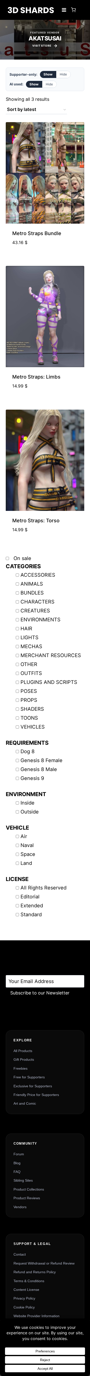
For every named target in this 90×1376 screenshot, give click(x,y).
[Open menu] (63, 10)
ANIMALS (31, 584)
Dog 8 (27, 751)
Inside (27, 803)
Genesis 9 (32, 778)
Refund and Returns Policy (35, 1272)
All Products (23, 1051)
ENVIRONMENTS (40, 620)
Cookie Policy (24, 1307)
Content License (26, 1290)
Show (48, 74)
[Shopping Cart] (73, 9)
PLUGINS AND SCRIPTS (48, 682)
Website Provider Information (37, 1316)
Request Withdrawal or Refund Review (44, 1263)
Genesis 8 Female (41, 760)
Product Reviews (27, 1198)
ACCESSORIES (37, 575)
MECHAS (31, 646)
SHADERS (32, 709)
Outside (29, 812)
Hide (63, 74)
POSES (28, 691)
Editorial (30, 897)
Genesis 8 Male (38, 769)
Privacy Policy (24, 1298)
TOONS (29, 718)
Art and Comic (25, 1103)
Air (23, 836)
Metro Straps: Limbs (36, 377)
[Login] (81, 10)
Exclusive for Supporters (33, 1086)
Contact (20, 1254)
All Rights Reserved (43, 888)
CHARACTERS (37, 602)
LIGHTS (29, 637)
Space (27, 854)
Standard (31, 914)
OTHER (28, 664)
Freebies (21, 1068)
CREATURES (35, 611)
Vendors (20, 1207)
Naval (27, 845)
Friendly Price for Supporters (36, 1095)
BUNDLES (32, 593)
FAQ (17, 1172)
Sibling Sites (23, 1180)
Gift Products (24, 1059)
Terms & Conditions (29, 1281)
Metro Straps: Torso (36, 521)
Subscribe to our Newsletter (40, 992)
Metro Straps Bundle (36, 233)
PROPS (28, 700)
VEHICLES (32, 727)
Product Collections (29, 1189)
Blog (17, 1163)
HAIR (26, 629)
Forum (19, 1154)
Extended (31, 906)
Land (26, 863)
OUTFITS (31, 673)
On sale (21, 558)
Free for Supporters (29, 1077)
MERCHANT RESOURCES (50, 655)
